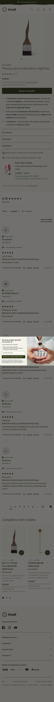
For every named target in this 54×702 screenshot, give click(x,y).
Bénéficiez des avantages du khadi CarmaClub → (13, 356)
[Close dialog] (53, 337)
